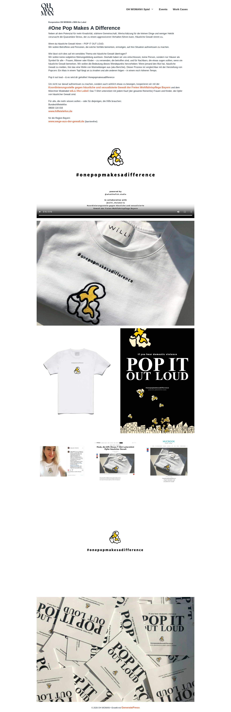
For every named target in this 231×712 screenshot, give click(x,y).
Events (163, 9)
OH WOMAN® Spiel (138, 9)
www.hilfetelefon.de (60, 111)
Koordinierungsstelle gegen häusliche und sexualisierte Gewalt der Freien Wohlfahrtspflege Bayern (109, 87)
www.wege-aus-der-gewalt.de (66, 121)
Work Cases (180, 9)
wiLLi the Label (79, 90)
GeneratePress (130, 707)
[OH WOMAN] (47, 9)
